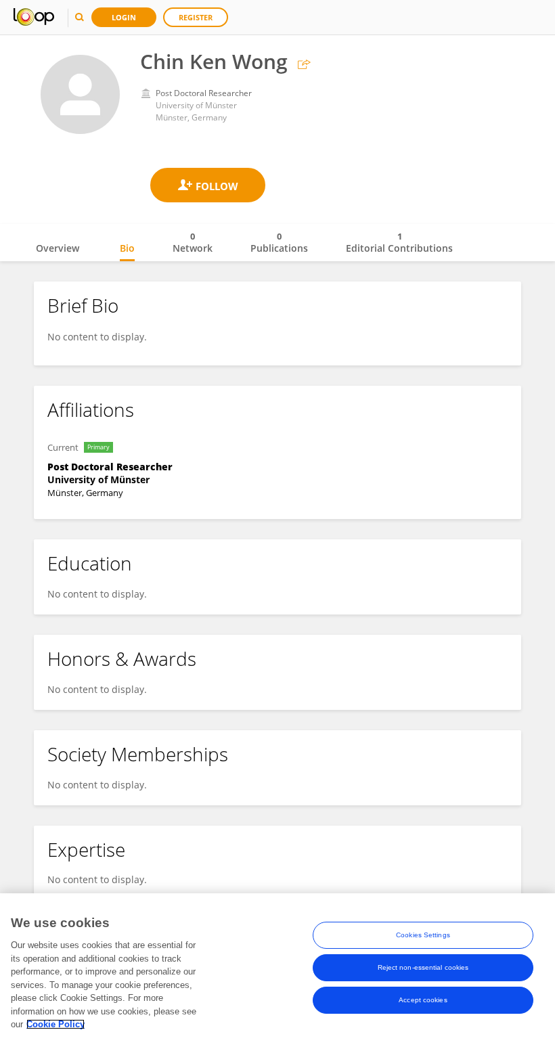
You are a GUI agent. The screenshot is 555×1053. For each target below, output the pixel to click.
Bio (127, 248)
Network (193, 242)
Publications (279, 242)
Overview (57, 248)
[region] (277, 973)
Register (196, 17)
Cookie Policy (55, 1024)
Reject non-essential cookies (423, 967)
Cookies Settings (423, 935)
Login (124, 17)
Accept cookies (423, 1000)
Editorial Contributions (399, 242)
